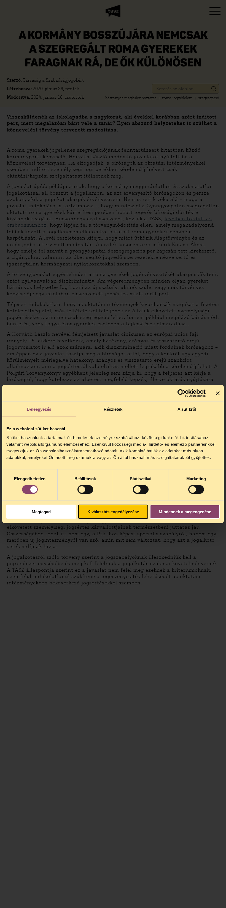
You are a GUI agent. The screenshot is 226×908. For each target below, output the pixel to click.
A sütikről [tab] (186, 409)
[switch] (85, 489)
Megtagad (41, 511)
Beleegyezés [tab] (39, 409)
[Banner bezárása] (218, 393)
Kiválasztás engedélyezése (113, 511)
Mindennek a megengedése (185, 511)
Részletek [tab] (113, 409)
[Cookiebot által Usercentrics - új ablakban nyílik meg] (181, 393)
